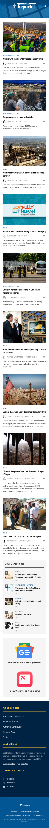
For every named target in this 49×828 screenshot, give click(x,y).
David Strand (11, 236)
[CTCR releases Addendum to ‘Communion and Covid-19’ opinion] (9, 575)
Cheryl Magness (13, 297)
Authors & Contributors (12, 727)
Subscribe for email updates (15, 764)
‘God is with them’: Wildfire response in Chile (23, 59)
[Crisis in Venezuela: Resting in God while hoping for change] (24, 268)
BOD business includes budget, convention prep (24, 231)
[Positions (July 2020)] (9, 615)
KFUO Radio (38, 815)
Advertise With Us (10, 722)
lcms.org (13, 812)
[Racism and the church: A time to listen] (9, 625)
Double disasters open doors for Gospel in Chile (24, 412)
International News (11, 55)
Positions (19, 611)
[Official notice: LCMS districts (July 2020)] (9, 601)
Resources (19, 572)
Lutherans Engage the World (18, 815)
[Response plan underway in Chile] (24, 95)
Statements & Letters (24, 585)
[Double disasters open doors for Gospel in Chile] (24, 389)
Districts (19, 598)
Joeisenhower (12, 541)
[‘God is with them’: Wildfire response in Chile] (24, 37)
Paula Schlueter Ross (15, 357)
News (5, 169)
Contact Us (7, 737)
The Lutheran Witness (30, 812)
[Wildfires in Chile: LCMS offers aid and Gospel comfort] (24, 151)
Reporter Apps (9, 732)
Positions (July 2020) (23, 615)
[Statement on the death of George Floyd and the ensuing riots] (9, 588)
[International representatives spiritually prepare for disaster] (24, 327)
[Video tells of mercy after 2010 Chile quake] (24, 514)
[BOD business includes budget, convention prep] (24, 209)
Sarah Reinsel (12, 63)
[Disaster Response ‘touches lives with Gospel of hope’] (24, 449)
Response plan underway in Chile (18, 117)
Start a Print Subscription (13, 716)
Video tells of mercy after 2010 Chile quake (22, 536)
